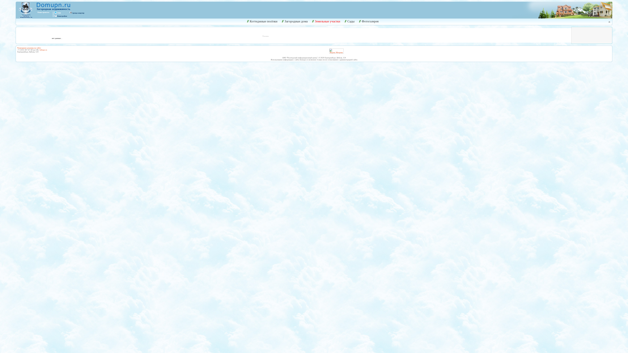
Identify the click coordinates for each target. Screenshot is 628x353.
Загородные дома (296, 21)
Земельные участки (327, 21)
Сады (351, 21)
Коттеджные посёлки (263, 21)
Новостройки (62, 16)
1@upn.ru (43, 50)
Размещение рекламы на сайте (29, 48)
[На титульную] (607, 22)
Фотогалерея (370, 21)
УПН (59, 13)
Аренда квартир (78, 13)
